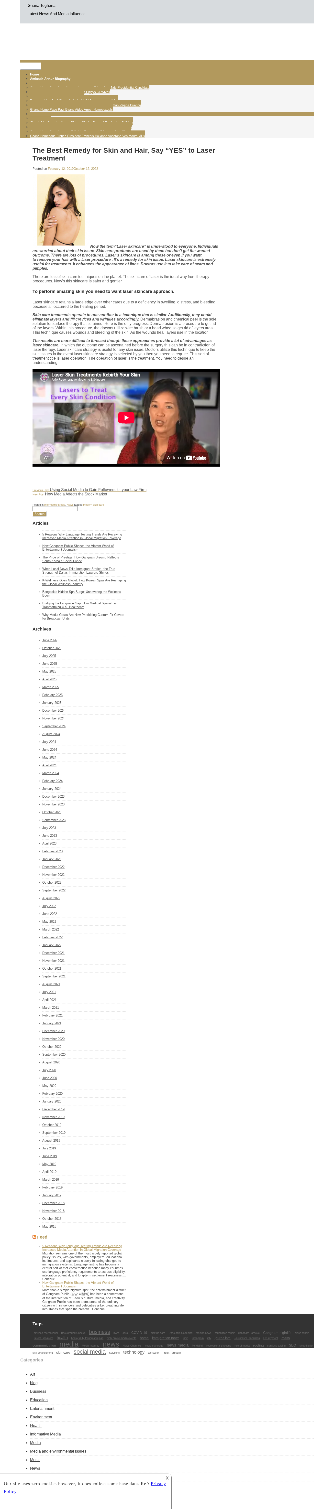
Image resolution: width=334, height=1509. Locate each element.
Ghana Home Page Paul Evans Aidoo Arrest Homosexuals (71, 109)
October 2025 (51, 648)
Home (34, 74)
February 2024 (52, 781)
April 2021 (49, 1000)
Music (35, 1460)
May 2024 (49, 757)
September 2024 (54, 726)
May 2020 (49, 1086)
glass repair (302, 1332)
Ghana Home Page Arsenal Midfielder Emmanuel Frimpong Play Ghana (80, 131)
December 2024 (53, 710)
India (185, 1338)
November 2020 (53, 1039)
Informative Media (54, 504)
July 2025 (49, 656)
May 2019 (49, 1164)
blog (34, 1383)
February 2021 (52, 1015)
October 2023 (51, 812)
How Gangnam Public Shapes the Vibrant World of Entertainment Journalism (78, 547)
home (144, 1338)
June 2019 (49, 1156)
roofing (258, 1345)
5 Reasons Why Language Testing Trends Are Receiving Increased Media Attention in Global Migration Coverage (82, 536)
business (99, 1332)
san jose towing (276, 1345)
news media (178, 1345)
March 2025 (50, 687)
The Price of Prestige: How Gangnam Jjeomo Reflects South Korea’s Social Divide (80, 559)
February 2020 (52, 1093)
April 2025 (49, 679)
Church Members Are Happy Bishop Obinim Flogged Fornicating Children (81, 123)
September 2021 (54, 976)
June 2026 (49, 640)
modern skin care (93, 504)
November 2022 (53, 875)
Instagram (198, 1338)
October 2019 (51, 1125)
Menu (31, 66)
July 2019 (49, 1148)
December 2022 (53, 867)
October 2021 (51, 968)
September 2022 (54, 890)
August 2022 (51, 898)
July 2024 (49, 742)
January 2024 (51, 789)
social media (90, 1351)
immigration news (165, 1338)
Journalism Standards (247, 1338)
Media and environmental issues (58, 1451)
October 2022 (51, 882)
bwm (116, 1332)
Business (38, 1391)
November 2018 (53, 1211)
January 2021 (51, 1023)
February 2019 (52, 1187)
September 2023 (54, 820)
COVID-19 (139, 1333)
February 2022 (52, 937)
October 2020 (51, 1047)
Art (32, 1374)
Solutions (114, 1352)
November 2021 (53, 961)
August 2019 (51, 1140)
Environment (41, 1417)
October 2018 (51, 1218)
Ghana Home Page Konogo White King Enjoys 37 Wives (70, 92)
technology (134, 1352)
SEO (292, 1345)
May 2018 (49, 1226)
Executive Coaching (180, 1332)
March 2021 (50, 1007)
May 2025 (49, 671)
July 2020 (49, 1070)
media (68, 1344)
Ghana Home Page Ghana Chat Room (57, 96)
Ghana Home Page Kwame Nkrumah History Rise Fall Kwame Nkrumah (81, 127)
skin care (63, 1352)
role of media (242, 1345)
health (62, 1337)
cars (125, 1332)
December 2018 (53, 1203)
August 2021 (51, 984)
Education (39, 1400)
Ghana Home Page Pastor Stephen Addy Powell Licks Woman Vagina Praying (85, 105)
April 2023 (49, 843)
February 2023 (52, 851)
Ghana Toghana (42, 5)
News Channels (132, 1345)
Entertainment (42, 1408)
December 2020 (53, 1031)
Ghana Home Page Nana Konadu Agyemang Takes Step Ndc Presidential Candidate (89, 87)
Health (36, 1425)
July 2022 (49, 906)
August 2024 (51, 734)
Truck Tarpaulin (171, 1352)
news (111, 1344)
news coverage (154, 1345)
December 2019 (53, 1109)
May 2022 (49, 921)
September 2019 (54, 1132)
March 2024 (50, 773)
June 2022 (49, 914)
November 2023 (53, 804)
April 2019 (49, 1172)
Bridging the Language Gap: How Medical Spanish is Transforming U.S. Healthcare (79, 605)
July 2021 (49, 992)
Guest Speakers (43, 1338)
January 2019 (51, 1195)
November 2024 (53, 718)
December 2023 (53, 796)
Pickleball (197, 1345)
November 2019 (53, 1117)
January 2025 (51, 703)
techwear (153, 1352)
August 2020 (51, 1062)
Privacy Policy (40, 118)
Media (35, 1443)
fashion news (204, 1332)
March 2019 (50, 1179)
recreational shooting (218, 1345)
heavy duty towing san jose (87, 1338)
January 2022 (51, 945)
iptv (209, 1338)
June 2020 (49, 1078)
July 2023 (49, 828)
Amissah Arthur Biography (50, 79)
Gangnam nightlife (277, 1333)
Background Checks (73, 1332)
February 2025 (52, 695)
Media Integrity (90, 1345)
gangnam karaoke (249, 1332)
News (70, 504)
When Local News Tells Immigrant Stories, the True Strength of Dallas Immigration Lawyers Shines (78, 570)
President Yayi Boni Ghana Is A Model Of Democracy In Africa (74, 101)
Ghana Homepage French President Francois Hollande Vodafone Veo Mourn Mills (87, 136)
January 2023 (51, 859)
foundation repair (225, 1332)
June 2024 (49, 749)
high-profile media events (121, 1338)
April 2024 (49, 765)
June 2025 (49, 663)
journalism (223, 1338)
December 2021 (53, 953)
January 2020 (51, 1101)
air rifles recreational (46, 1332)
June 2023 (49, 835)
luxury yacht (270, 1338)
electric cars (158, 1332)
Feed (42, 1237)
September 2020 (54, 1054)
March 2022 (50, 929)
